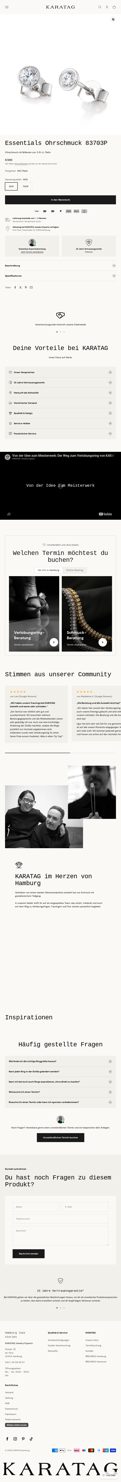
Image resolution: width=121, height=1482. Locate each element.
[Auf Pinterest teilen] (26, 287)
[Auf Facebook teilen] (15, 287)
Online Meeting (74, 570)
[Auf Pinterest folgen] (23, 1439)
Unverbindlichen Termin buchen (60, 1137)
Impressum (10, 1414)
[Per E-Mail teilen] (31, 287)
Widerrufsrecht (12, 1419)
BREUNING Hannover (96, 1361)
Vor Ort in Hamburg (48, 570)
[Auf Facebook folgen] (7, 1439)
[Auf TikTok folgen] (31, 1439)
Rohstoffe (53, 1351)
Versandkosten (21, 164)
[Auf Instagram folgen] (15, 1439)
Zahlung (9, 1398)
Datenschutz (11, 1408)
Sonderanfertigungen (58, 1340)
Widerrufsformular (17, 1425)
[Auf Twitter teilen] (20, 287)
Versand (9, 1392)
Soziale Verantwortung (59, 1345)
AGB (7, 1403)
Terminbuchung (93, 1345)
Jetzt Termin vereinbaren (32, 252)
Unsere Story (92, 1340)
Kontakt (89, 1351)
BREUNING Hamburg (96, 1356)
